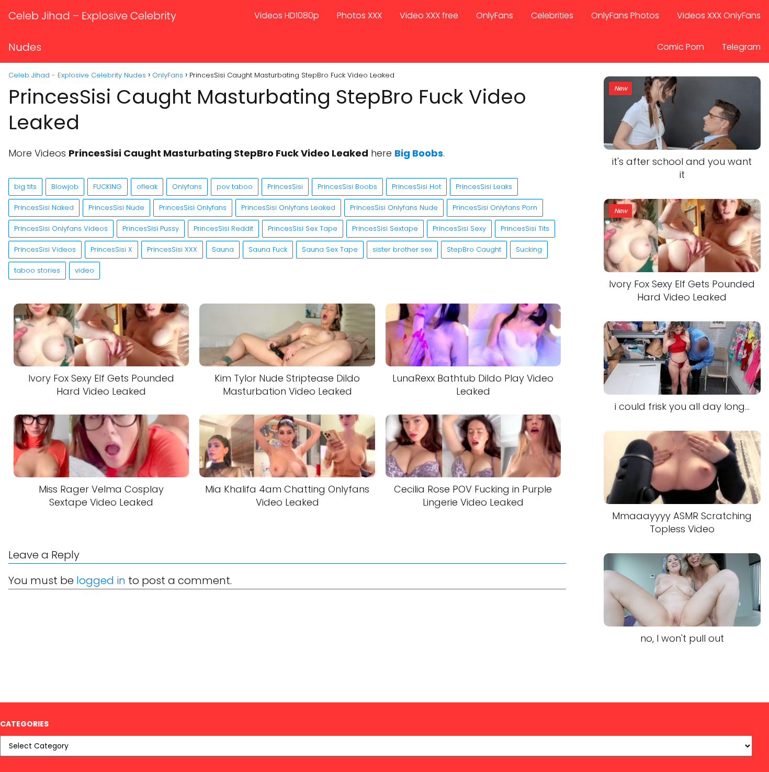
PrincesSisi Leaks (484, 187)
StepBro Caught (474, 249)
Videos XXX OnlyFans (719, 15)
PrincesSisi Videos (45, 249)
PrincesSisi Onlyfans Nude (394, 207)
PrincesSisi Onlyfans (193, 207)
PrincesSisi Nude (116, 207)
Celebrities (552, 15)
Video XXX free (429, 15)
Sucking (529, 249)
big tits (25, 187)
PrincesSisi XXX (172, 249)
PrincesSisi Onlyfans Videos (61, 228)
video (84, 270)
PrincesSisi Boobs (347, 187)
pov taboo (235, 187)
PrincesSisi (285, 187)
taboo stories (37, 270)
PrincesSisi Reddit (223, 228)
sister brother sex (402, 249)
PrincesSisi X (111, 249)
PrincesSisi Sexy (459, 228)
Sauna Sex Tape (330, 249)
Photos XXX (359, 15)
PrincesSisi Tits (525, 228)
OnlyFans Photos (625, 15)
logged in (101, 580)
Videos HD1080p (286, 15)
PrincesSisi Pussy (150, 228)
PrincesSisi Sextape (385, 228)
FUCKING (107, 187)
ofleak (147, 187)
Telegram (741, 47)
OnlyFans (494, 15)
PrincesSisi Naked (44, 207)
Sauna (223, 249)
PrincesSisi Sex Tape (302, 228)
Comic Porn (680, 47)
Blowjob (64, 187)
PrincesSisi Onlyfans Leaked (288, 207)
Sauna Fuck (267, 249)
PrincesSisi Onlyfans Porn (495, 207)
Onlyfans (187, 187)
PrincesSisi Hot (416, 187)
